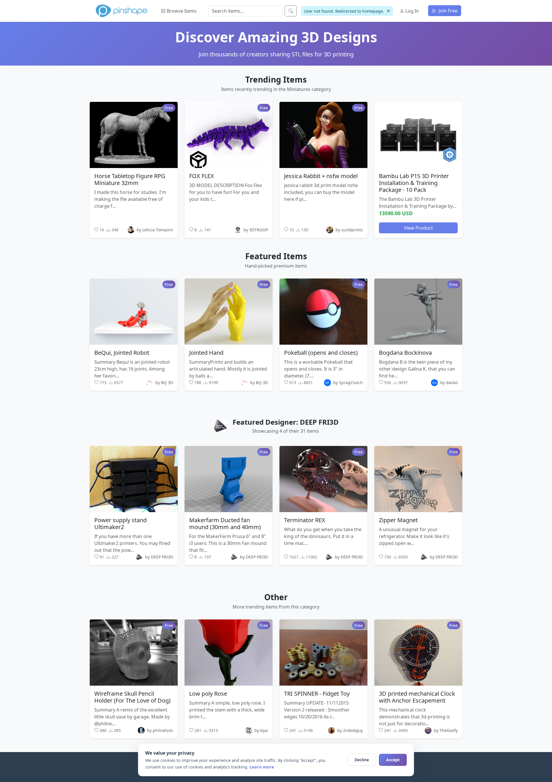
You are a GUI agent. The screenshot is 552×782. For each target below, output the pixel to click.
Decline (361, 759)
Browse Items (181, 11)
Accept (393, 759)
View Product (418, 227)
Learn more (262, 767)
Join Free (447, 10)
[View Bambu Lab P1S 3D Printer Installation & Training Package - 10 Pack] (418, 135)
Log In (411, 11)
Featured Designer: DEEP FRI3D (286, 422)
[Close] (388, 11)
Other (276, 597)
